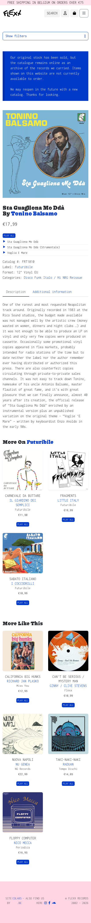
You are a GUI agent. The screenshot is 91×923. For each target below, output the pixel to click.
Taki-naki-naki (68, 759)
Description (16, 292)
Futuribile (24, 267)
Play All (9, 235)
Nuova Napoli (22, 759)
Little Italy (68, 500)
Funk (38, 277)
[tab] (16, 291)
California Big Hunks (22, 677)
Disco (28, 277)
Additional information (52, 292)
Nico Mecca (23, 843)
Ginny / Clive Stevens (68, 686)
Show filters (16, 36)
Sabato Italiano (22, 579)
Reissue (76, 277)
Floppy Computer (22, 838)
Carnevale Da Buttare (22, 496)
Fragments (68, 496)
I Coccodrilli (22, 583)
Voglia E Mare (16, 252)
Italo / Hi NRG (55, 277)
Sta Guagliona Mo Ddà (22, 241)
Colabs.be (17, 901)
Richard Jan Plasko (23, 681)
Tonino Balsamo (34, 213)
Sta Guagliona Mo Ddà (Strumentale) (33, 247)
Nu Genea (23, 764)
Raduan (68, 764)
